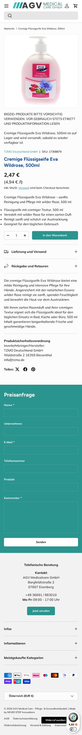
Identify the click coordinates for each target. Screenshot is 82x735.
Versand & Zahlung (40, 725)
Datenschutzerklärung (25, 718)
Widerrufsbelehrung (15, 725)
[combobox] (41, 15)
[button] (75, 6)
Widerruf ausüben (55, 720)
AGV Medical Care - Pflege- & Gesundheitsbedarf (40, 708)
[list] (41, 71)
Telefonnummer (14, 461)
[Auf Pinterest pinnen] (33, 369)
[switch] (73, 729)
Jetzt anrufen (41, 611)
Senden (41, 542)
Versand (24, 188)
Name (8, 405)
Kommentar (12, 498)
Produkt (9, 479)
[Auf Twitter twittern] (17, 369)
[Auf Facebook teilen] (25, 369)
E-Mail (8, 442)
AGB (6, 718)
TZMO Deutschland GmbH (21, 151)
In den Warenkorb (55, 235)
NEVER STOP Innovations (21, 712)
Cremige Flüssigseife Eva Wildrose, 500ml (41, 28)
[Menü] (6, 6)
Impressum (61, 725)
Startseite (9, 28)
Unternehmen (13, 423)
